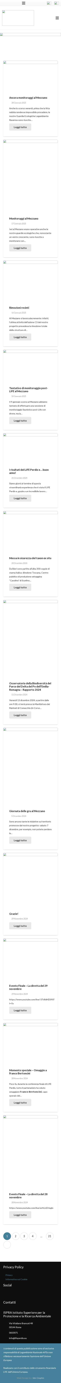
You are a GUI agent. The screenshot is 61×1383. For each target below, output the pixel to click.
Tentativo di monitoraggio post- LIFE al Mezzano (28, 389)
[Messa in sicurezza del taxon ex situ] (30, 531)
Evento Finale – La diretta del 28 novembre (28, 1196)
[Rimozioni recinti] (30, 281)
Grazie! (13, 913)
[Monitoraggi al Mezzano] (30, 176)
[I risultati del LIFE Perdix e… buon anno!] (30, 448)
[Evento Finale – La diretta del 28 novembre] (30, 1151)
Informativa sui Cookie (16, 1279)
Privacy (9, 1275)
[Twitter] (9, 3)
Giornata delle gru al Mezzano (27, 811)
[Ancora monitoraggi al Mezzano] (30, 76)
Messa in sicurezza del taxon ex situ (30, 558)
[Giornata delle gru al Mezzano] (30, 766)
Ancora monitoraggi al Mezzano (28, 97)
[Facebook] (4, 3)
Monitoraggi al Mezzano (23, 218)
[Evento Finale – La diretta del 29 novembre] (30, 958)
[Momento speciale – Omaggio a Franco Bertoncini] (30, 1043)
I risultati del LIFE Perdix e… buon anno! (29, 471)
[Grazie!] (30, 880)
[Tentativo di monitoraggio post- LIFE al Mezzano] (30, 366)
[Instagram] (14, 3)
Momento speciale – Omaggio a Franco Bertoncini (28, 1072)
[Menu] (57, 18)
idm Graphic (38, 1378)
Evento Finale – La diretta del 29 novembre (28, 987)
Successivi (7, 1245)
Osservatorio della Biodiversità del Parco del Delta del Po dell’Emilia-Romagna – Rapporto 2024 (30, 686)
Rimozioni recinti (19, 307)
